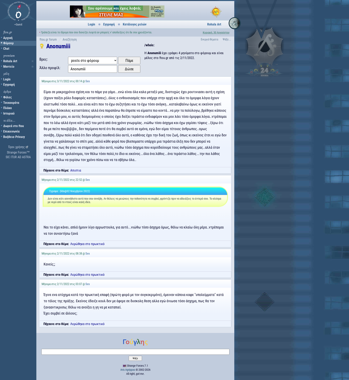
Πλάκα (7, 108)
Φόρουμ (8, 43)
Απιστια (75, 170)
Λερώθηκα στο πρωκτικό (87, 244)
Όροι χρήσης (16, 147)
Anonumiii (58, 46)
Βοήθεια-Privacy (14, 137)
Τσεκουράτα (11, 103)
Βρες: (43, 59)
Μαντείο (8, 66)
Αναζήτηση (70, 39)
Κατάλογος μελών (134, 24)
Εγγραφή (9, 84)
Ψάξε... (227, 39)
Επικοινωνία (11, 131)
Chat (6, 49)
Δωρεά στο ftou (13, 126)
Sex (87, 81)
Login (7, 79)
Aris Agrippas (127, 369)
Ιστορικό (9, 113)
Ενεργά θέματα (209, 39)
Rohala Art (10, 61)
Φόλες (7, 97)
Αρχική (8, 38)
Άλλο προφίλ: (49, 67)
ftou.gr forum (48, 39)
